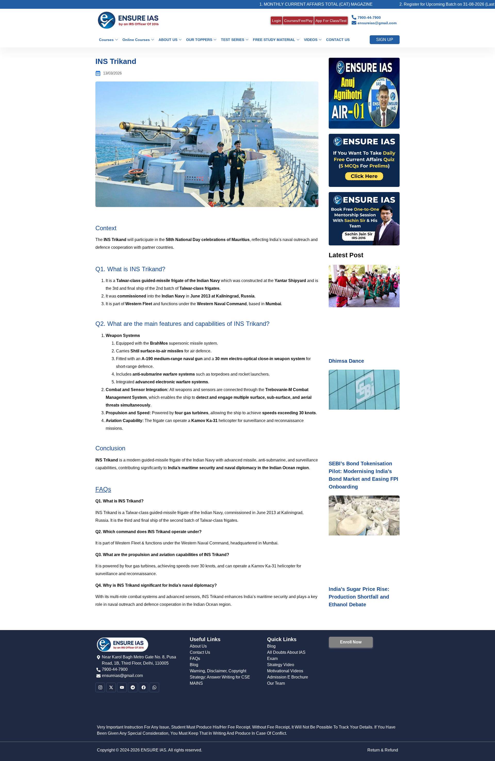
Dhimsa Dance (346, 361)
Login (276, 21)
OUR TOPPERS (199, 40)
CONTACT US (338, 40)
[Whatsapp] (154, 687)
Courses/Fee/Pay (298, 21)
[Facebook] (143, 687)
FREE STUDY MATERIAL (274, 40)
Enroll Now (350, 642)
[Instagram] (100, 687)
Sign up (384, 39)
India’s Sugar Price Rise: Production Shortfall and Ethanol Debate (359, 596)
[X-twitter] (111, 687)
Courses (106, 40)
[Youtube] (122, 687)
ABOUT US (168, 40)
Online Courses (136, 40)
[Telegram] (132, 687)
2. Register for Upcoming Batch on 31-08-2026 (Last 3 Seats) (423, 4)
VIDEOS (310, 40)
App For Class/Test (331, 21)
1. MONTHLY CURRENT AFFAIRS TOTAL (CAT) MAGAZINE (284, 4)
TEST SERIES (232, 40)
